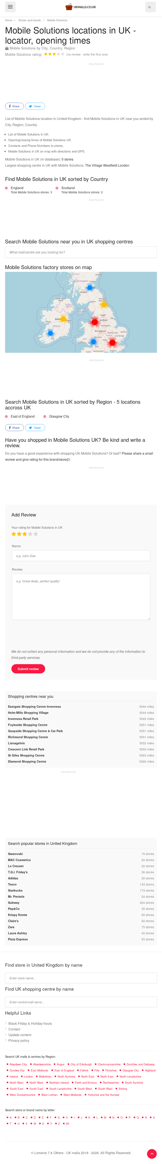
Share (15, 106)
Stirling (123, 1089)
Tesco (12, 884)
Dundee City (17, 1070)
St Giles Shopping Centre (26, 755)
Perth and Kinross (86, 1082)
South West (85, 1089)
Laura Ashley (17, 933)
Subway (13, 902)
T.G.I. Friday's (18, 872)
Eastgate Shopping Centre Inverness (34, 706)
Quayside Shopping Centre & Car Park (35, 731)
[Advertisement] (54, 81)
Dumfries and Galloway (141, 1064)
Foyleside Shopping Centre (27, 725)
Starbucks (15, 890)
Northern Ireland (59, 1082)
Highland (150, 1070)
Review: (17, 569)
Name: (16, 546)
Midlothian (45, 1076)
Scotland (82, 189)
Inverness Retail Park (23, 719)
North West (16, 1082)
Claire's (13, 921)
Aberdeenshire (42, 1064)
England (31, 189)
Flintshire (110, 1070)
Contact (14, 1029)
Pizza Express (18, 939)
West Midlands (72, 1095)
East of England (23, 416)
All (67, 1124)
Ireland (14, 1076)
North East (87, 1076)
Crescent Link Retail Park (26, 749)
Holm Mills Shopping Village (28, 712)
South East (16, 1089)
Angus (61, 1064)
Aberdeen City (18, 1064)
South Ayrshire (134, 1082)
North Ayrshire (66, 1076)
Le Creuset (16, 866)
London (28, 1076)
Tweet (37, 106)
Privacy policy (18, 1040)
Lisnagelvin (16, 743)
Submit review (28, 668)
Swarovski (15, 854)
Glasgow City (59, 416)
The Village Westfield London (107, 165)
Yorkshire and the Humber (103, 1095)
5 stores (67, 159)
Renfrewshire (111, 1082)
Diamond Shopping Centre (27, 761)
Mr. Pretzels (16, 896)
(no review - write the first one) (87, 54)
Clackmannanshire (109, 1064)
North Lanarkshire (130, 1076)
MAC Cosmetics (19, 860)
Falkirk (84, 1070)
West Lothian (49, 1095)
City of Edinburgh (81, 1064)
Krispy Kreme (17, 915)
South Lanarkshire (60, 1089)
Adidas (13, 878)
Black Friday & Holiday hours (30, 1023)
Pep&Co (14, 909)
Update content (19, 1035)
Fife (96, 1070)
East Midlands (39, 1070)
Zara (11, 927)
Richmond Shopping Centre (28, 737)
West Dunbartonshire (22, 1095)
